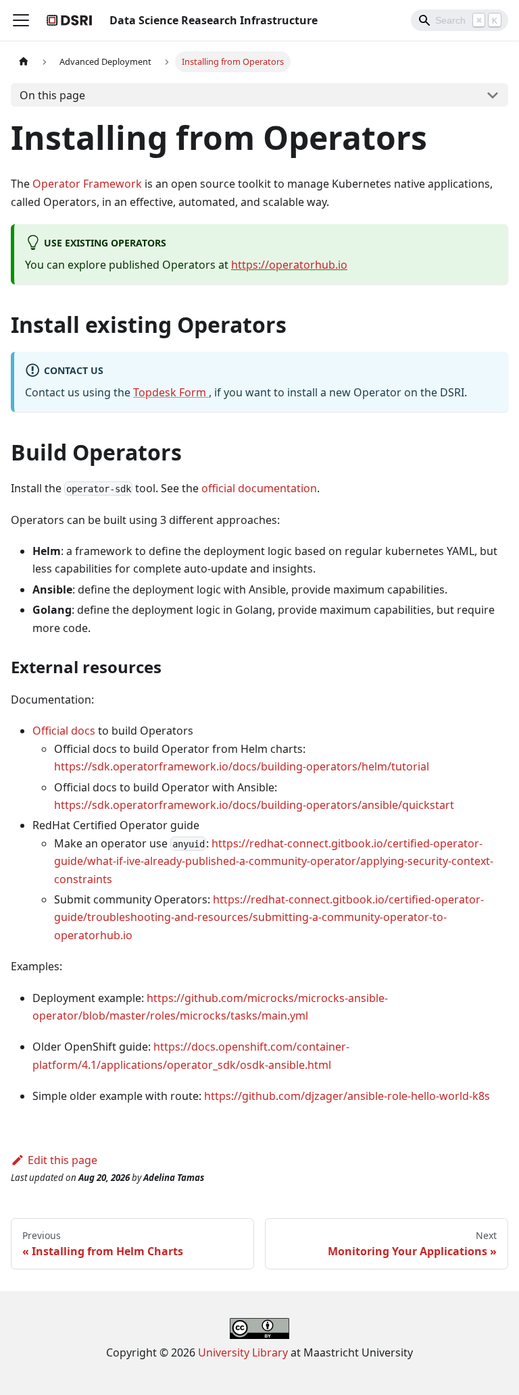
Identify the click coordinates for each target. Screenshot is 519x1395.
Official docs (63, 730)
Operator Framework (87, 183)
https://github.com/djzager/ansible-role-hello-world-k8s (347, 1095)
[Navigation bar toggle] (21, 20)
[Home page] (23, 61)
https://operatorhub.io (289, 264)
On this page (52, 95)
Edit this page (62, 1160)
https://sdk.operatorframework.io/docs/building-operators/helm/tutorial (241, 766)
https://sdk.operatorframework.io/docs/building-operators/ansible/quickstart (254, 804)
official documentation (259, 488)
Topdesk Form (171, 392)
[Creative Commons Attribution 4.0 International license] (259, 1334)
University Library (243, 1352)
